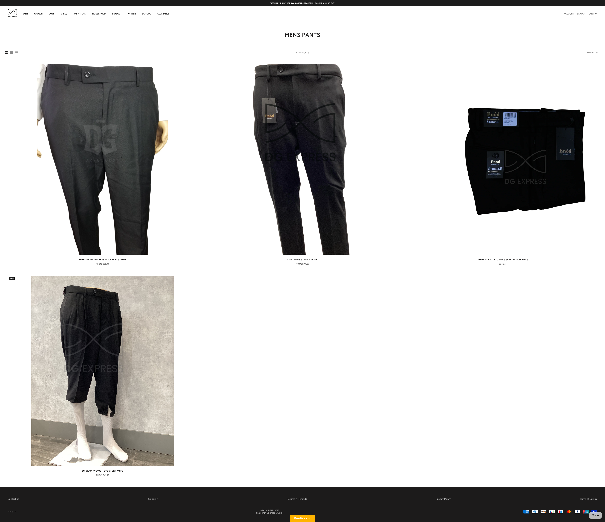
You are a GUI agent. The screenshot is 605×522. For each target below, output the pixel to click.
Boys (52, 13)
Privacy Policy (443, 498)
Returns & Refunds (297, 498)
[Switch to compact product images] (16, 52)
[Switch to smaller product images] (11, 52)
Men (25, 13)
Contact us (13, 498)
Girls (64, 13)
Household (99, 13)
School (146, 13)
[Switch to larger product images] (6, 52)
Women (38, 13)
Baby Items (79, 13)
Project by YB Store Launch (269, 513)
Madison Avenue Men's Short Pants (102, 471)
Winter (132, 13)
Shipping (153, 498)
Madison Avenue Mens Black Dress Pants (102, 259)
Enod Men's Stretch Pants (302, 259)
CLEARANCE (163, 13)
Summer (116, 13)
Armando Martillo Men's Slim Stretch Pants (502, 259)
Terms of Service (588, 498)
